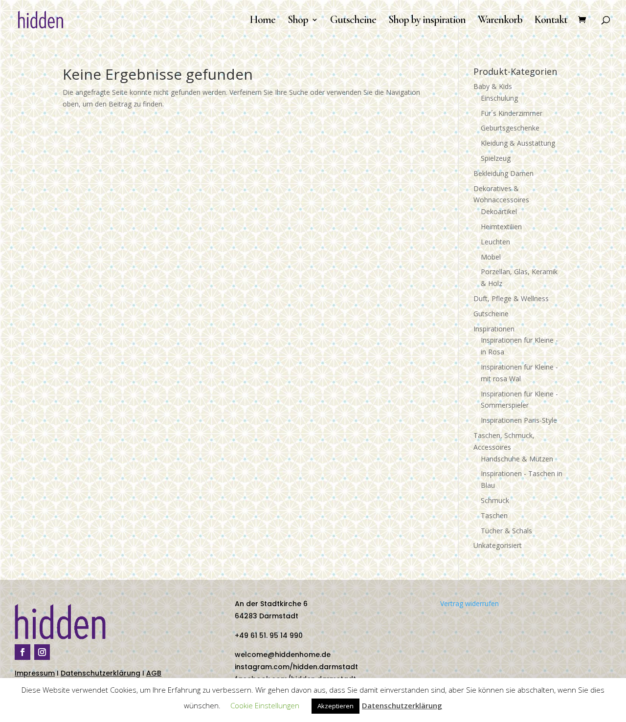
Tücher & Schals (506, 530)
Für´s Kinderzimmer (511, 113)
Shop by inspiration (427, 21)
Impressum (35, 673)
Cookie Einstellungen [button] (264, 705)
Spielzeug (496, 158)
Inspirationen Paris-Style (519, 420)
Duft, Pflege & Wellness (511, 298)
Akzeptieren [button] (335, 705)
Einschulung (499, 98)
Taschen (494, 515)
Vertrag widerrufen (469, 603)
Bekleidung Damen (503, 173)
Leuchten (495, 241)
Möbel (491, 257)
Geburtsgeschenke (510, 127)
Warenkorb (500, 21)
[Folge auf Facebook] (22, 652)
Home (262, 21)
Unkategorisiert (497, 545)
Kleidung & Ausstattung (518, 143)
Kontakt (551, 21)
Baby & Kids (492, 86)
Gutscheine (353, 21)
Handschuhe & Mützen (517, 458)
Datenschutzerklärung (100, 673)
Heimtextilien (501, 226)
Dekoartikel (499, 211)
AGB (153, 673)
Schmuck (495, 500)
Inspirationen (493, 328)
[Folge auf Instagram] (42, 652)
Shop (298, 21)
